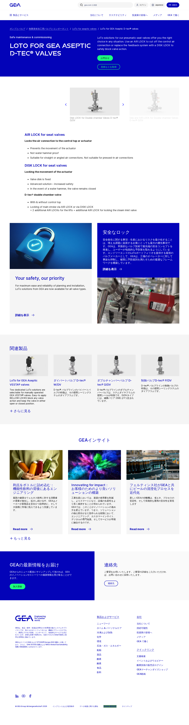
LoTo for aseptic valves (84, 28)
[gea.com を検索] (81, 5)
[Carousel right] (123, 104)
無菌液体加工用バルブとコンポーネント (49, 28)
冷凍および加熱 (104, 632)
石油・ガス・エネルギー (109, 645)
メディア (141, 636)
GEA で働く (142, 641)
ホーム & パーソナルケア (109, 628)
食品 (99, 667)
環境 (99, 641)
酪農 (99, 659)
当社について (143, 623)
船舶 (99, 650)
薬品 (99, 654)
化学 (99, 636)
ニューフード (103, 623)
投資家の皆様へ (144, 632)
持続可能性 (142, 628)
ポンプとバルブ (17, 28)
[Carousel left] (66, 104)
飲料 (99, 672)
